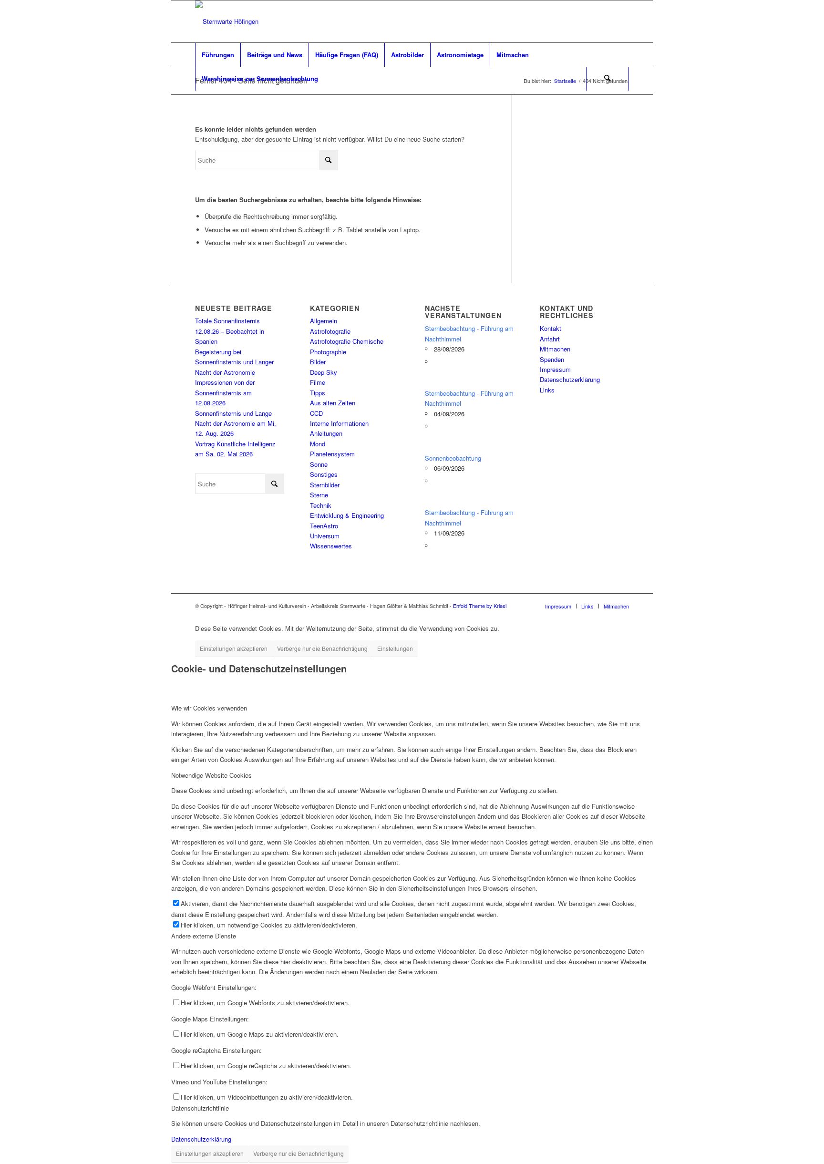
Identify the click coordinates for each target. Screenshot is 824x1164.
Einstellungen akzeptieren (234, 648)
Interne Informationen (339, 423)
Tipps (317, 392)
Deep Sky (323, 372)
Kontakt (550, 328)
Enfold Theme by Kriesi (479, 605)
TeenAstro (324, 525)
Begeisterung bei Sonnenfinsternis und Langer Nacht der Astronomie (234, 362)
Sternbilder (325, 484)
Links (547, 389)
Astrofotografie (330, 331)
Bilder (318, 361)
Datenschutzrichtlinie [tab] (200, 1107)
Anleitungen (326, 433)
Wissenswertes (331, 545)
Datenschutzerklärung (570, 379)
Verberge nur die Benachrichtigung (322, 648)
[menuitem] (217, 55)
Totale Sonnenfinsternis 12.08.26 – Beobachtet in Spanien (229, 331)
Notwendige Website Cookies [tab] (211, 775)
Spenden (552, 359)
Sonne (319, 464)
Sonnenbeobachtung (453, 458)
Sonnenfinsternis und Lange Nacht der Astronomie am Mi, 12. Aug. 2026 (235, 423)
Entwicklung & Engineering (347, 515)
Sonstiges (324, 474)
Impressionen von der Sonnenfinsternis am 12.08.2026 (225, 392)
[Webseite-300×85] (226, 21)
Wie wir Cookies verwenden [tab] (209, 707)
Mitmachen (555, 348)
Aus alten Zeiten (332, 402)
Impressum (555, 369)
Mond (317, 443)
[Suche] (607, 79)
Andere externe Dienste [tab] (203, 935)
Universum (325, 535)
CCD (316, 413)
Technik (320, 505)
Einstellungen (395, 648)
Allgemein (323, 320)
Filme (317, 382)
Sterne (319, 494)
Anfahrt (550, 338)
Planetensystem (332, 453)
